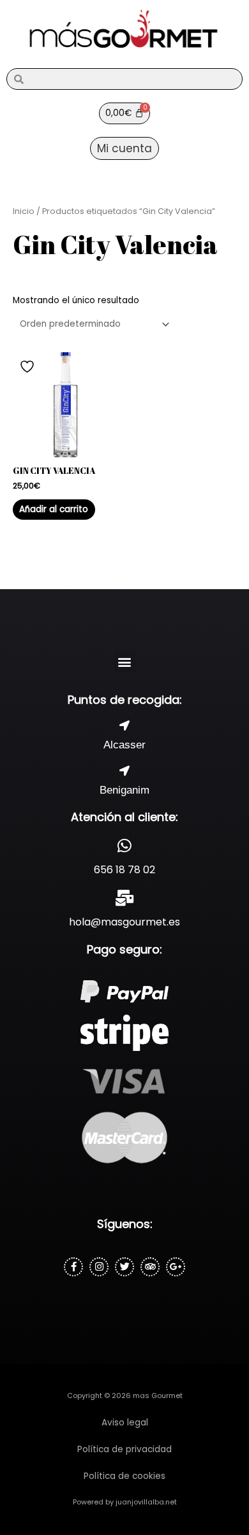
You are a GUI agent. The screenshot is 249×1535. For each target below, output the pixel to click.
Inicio (23, 211)
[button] (124, 661)
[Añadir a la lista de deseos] (28, 367)
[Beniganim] (124, 771)
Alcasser (124, 745)
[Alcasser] (124, 725)
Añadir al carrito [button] (53, 509)
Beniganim (124, 790)
